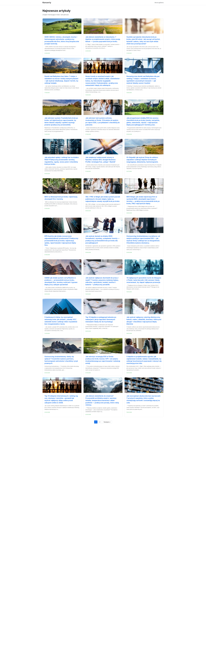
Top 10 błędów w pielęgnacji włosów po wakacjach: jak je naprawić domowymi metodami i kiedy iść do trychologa (100, 319)
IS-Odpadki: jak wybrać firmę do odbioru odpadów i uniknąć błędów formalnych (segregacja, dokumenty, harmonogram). (142, 159)
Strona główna (159, 2)
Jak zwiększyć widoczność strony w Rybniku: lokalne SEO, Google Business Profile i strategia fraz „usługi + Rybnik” (100, 159)
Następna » (107, 422)
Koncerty (46, 2)
